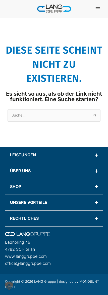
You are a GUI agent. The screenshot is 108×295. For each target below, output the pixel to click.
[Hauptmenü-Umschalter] (97, 9)
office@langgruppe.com (28, 263)
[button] (9, 286)
